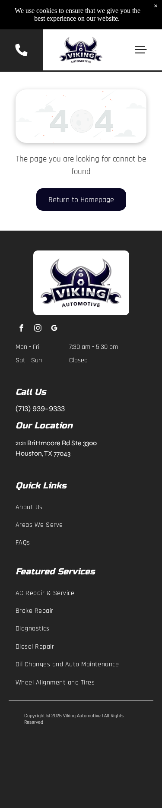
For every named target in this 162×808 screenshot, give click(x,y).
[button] (140, 49)
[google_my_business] (54, 329)
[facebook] (21, 329)
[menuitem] (81, 507)
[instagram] (37, 329)
